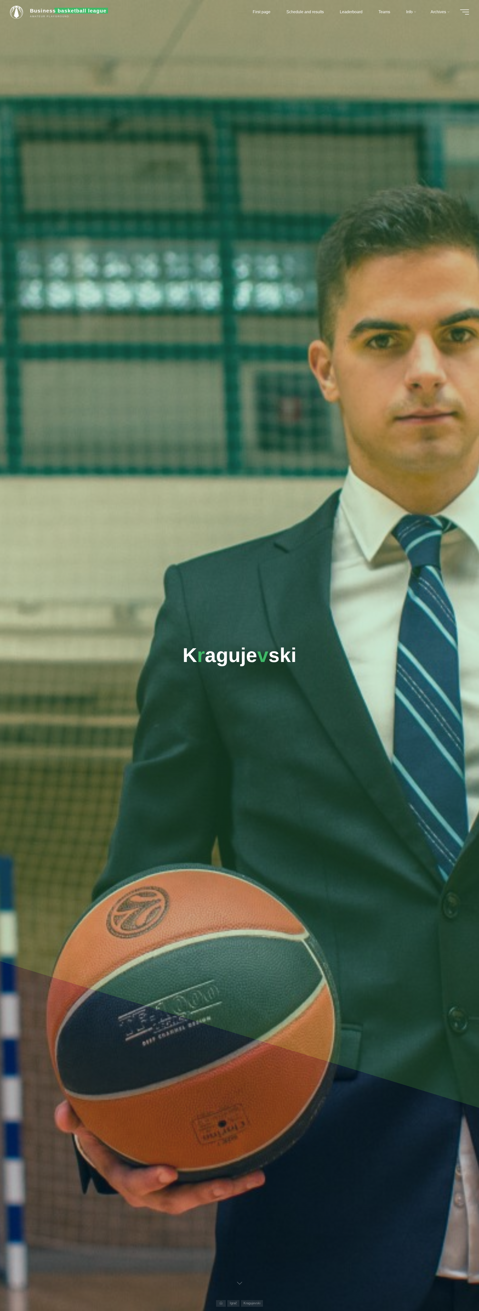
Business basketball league (68, 10)
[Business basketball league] (18, 12)
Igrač (233, 1303)
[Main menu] (464, 11)
